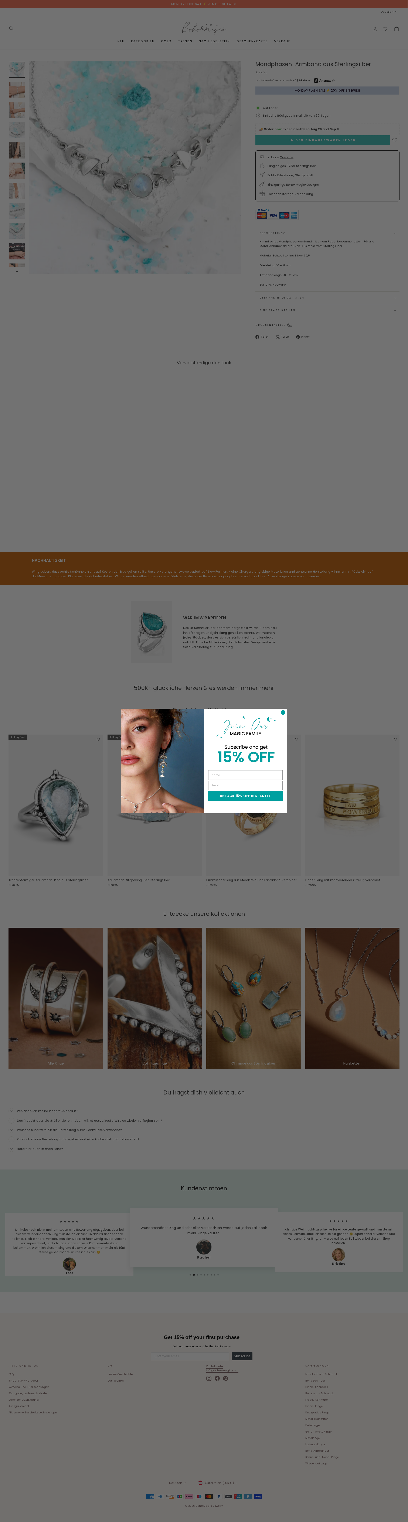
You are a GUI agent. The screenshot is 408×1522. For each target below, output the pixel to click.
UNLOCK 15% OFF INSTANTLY (245, 796)
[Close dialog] (283, 712)
